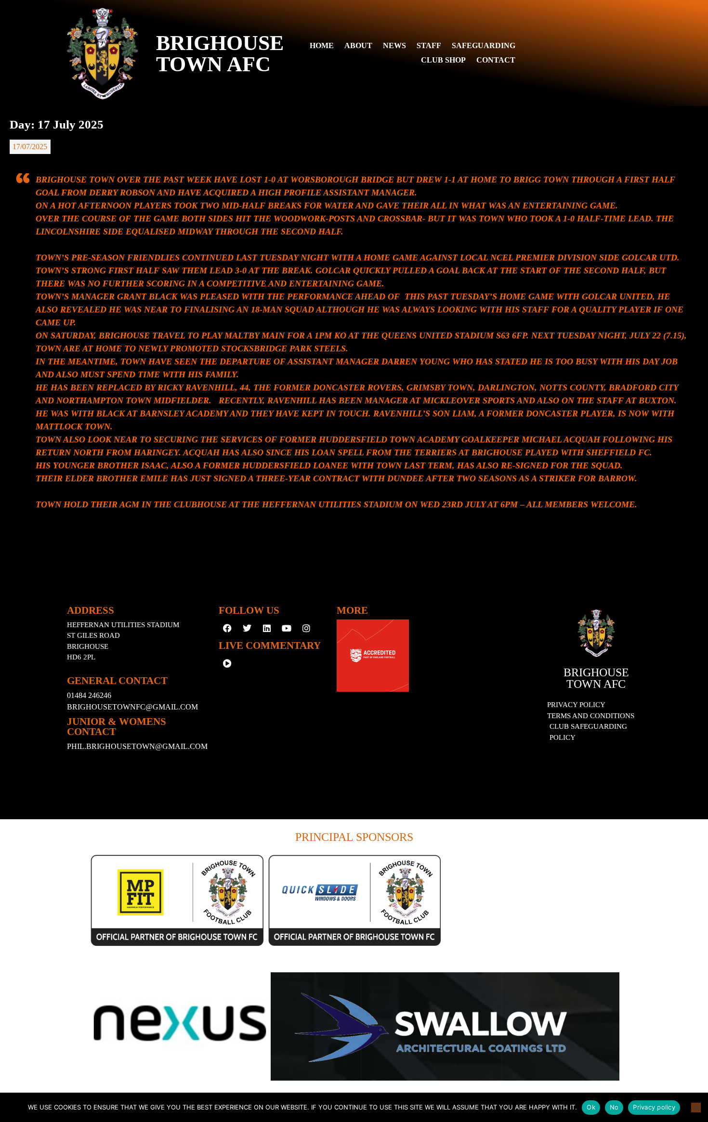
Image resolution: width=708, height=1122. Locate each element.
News (394, 45)
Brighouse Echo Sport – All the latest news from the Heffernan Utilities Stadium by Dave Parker (156, 166)
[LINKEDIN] (266, 628)
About (358, 45)
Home (322, 45)
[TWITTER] (247, 628)
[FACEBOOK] (227, 628)
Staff (429, 45)
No (614, 1107)
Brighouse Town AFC (596, 678)
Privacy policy (654, 1107)
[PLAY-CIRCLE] (227, 663)
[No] (696, 1107)
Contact (495, 60)
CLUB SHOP (443, 60)
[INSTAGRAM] (306, 628)
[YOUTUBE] (286, 628)
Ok (591, 1107)
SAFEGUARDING (483, 45)
